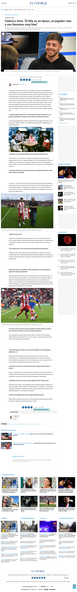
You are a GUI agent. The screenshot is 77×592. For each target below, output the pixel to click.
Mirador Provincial (42, 575)
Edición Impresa (37, 424)
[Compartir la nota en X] (24, 80)
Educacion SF (66, 575)
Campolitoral (11, 575)
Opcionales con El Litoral (60, 581)
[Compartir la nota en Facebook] (21, 80)
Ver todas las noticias (63, 123)
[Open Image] (3, 34)
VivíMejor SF (49, 575)
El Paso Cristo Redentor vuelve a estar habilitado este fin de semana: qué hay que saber (67, 119)
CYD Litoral (30, 575)
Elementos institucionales (49, 581)
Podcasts (35, 575)
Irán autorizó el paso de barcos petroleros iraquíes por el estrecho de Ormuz (67, 113)
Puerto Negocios (55, 575)
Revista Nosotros (18, 575)
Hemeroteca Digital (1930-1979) (13, 581)
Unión (9, 424)
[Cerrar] (46, 82)
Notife (61, 575)
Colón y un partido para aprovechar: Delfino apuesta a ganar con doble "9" (67, 103)
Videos (31, 424)
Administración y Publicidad (37, 581)
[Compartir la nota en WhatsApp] (26, 80)
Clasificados (24, 575)
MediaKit (68, 581)
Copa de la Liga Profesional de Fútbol (20, 424)
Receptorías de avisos (25, 581)
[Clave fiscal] (74, 588)
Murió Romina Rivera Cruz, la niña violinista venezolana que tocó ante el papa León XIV (67, 99)
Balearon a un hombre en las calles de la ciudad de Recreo (68, 108)
